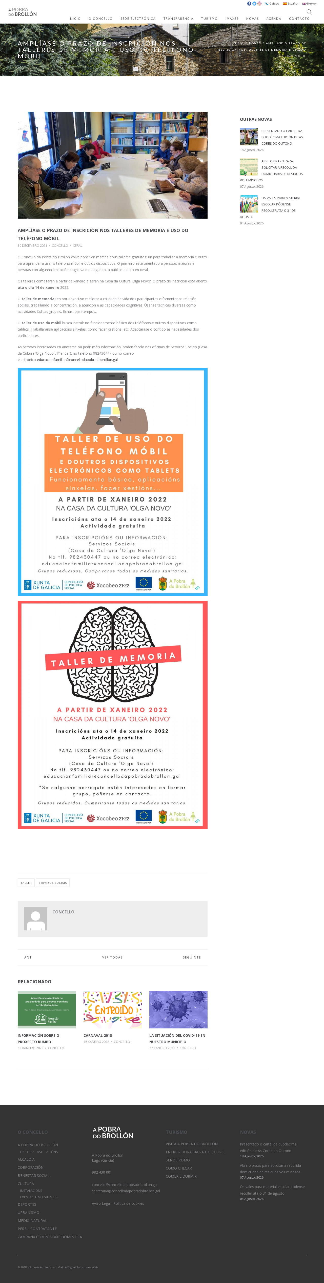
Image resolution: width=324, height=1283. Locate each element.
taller (26, 883)
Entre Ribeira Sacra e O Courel (196, 1152)
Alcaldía (26, 1159)
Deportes (27, 1204)
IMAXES (232, 18)
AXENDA (274, 18)
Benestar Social (33, 1175)
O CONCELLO (101, 18)
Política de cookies (128, 1203)
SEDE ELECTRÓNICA (138, 18)
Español (292, 3)
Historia (27, 1152)
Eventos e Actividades (38, 1197)
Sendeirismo (178, 1160)
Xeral (77, 245)
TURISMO (209, 18)
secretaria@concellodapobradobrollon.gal (126, 1191)
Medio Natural (32, 1220)
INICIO (75, 18)
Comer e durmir (181, 1176)
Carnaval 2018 (98, 1035)
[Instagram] (294, 1267)
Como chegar (179, 1168)
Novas (255, 43)
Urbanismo (28, 1212)
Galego (274, 3)
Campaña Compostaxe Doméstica (50, 1236)
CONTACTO (299, 18)
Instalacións (31, 1191)
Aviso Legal (101, 1203)
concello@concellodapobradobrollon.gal (124, 1184)
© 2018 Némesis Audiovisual (36, 1267)
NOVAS (252, 18)
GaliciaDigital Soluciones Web (78, 1267)
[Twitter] (285, 1267)
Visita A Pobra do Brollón (192, 1143)
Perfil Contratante (37, 1228)
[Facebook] (302, 1267)
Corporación (31, 1167)
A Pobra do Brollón (38, 1144)
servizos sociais (53, 883)
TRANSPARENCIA (179, 18)
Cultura (26, 1183)
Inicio (238, 43)
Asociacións (47, 1152)
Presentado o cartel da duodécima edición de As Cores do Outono (282, 137)
